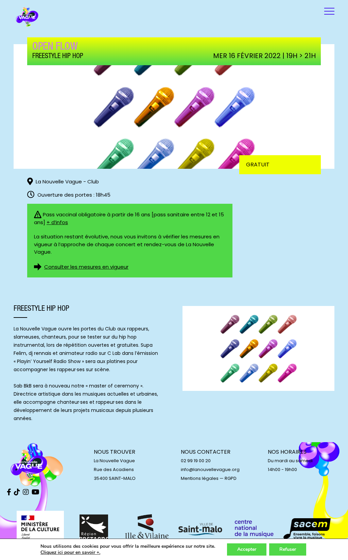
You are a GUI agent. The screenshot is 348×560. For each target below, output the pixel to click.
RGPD (231, 478)
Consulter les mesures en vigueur (86, 266)
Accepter (246, 549)
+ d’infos (57, 222)
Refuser (287, 549)
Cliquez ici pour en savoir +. (70, 552)
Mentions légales (200, 478)
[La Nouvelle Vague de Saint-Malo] (27, 17)
